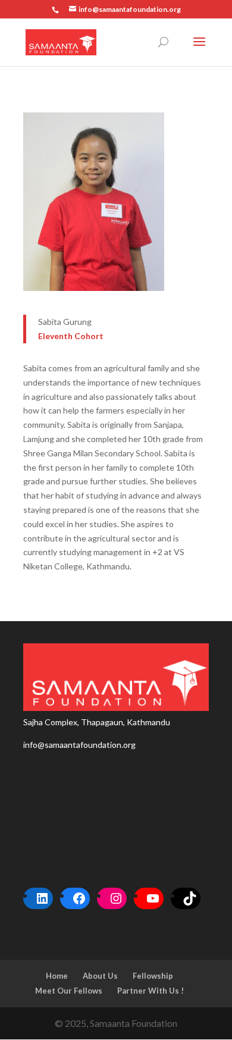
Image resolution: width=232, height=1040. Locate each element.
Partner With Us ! (150, 990)
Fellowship (153, 976)
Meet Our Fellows (68, 990)
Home (57, 976)
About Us (100, 976)
